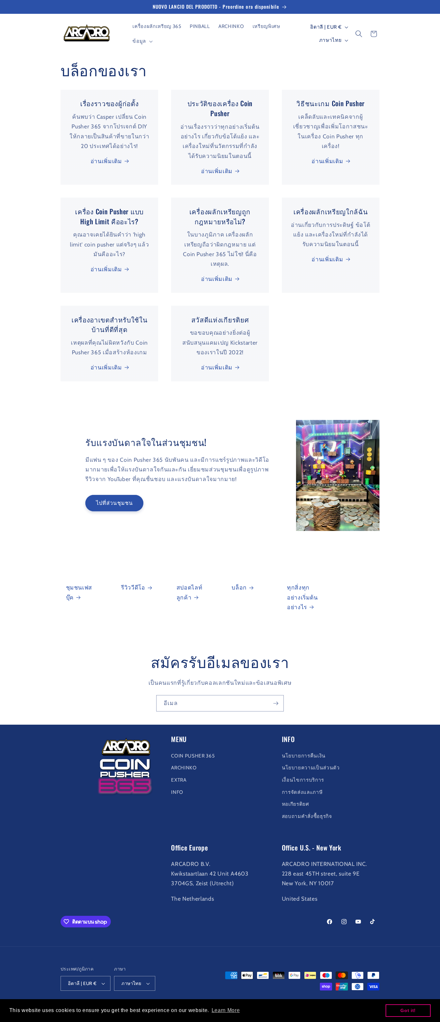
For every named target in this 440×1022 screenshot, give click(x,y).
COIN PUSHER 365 (193, 755)
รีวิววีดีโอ (133, 587)
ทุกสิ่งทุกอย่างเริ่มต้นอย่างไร (302, 597)
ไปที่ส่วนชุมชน (114, 502)
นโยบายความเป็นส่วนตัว (311, 768)
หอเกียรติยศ (295, 804)
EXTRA (178, 779)
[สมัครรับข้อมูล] (275, 703)
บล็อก (239, 587)
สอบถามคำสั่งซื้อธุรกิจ (307, 816)
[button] (142, 41)
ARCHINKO (183, 768)
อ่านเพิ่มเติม (106, 161)
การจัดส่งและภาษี (302, 792)
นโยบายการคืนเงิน (304, 755)
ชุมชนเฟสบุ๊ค (79, 592)
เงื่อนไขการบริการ (303, 779)
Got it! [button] (408, 1010)
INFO (177, 792)
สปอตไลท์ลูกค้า (190, 592)
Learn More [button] (226, 1010)
